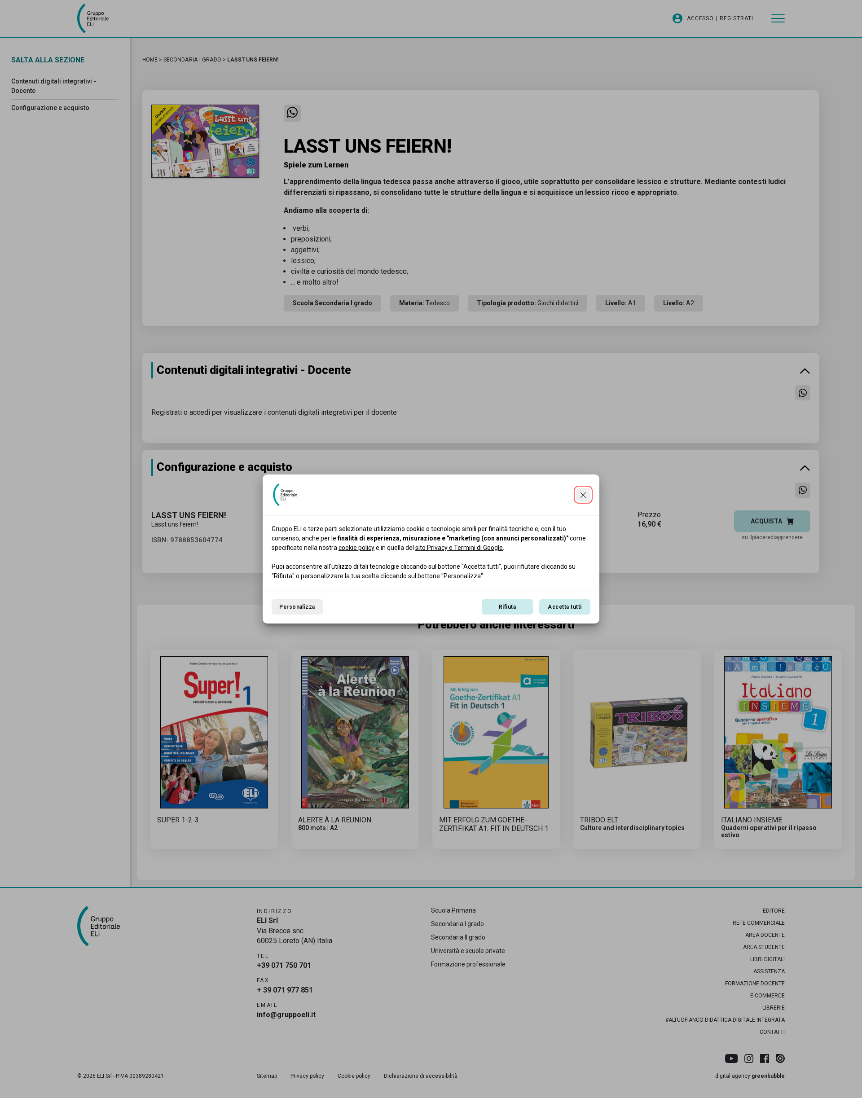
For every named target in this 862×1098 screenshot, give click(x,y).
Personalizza (297, 607)
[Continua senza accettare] (583, 494)
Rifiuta (507, 607)
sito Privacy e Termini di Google (459, 547)
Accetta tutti (564, 607)
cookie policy (356, 547)
